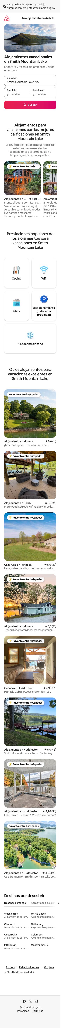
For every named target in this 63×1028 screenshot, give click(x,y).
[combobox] (30, 82)
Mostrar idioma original (42, 8)
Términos (38, 1011)
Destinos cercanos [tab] (15, 903)
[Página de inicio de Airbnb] (6, 18)
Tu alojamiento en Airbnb (38, 18)
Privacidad (23, 1011)
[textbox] (17, 94)
